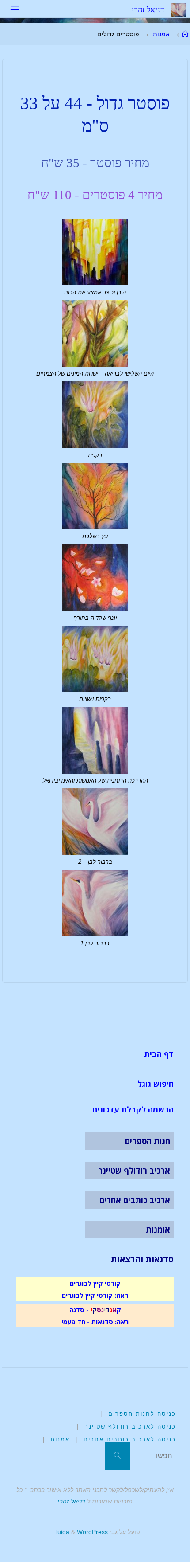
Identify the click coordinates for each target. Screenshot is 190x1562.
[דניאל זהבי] (178, 9)
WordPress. (79, 1531)
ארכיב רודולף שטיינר (134, 1170)
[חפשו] (117, 1456)
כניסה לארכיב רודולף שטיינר (130, 1426)
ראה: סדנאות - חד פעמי (95, 1321)
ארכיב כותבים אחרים (134, 1200)
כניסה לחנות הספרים (142, 1413)
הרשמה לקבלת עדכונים (133, 1109)
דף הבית (159, 1054)
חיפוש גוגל (155, 1083)
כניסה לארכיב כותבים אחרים (130, 1439)
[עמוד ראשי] (185, 34)
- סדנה (79, 1309)
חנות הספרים (147, 1141)
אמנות (161, 34)
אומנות (158, 1229)
